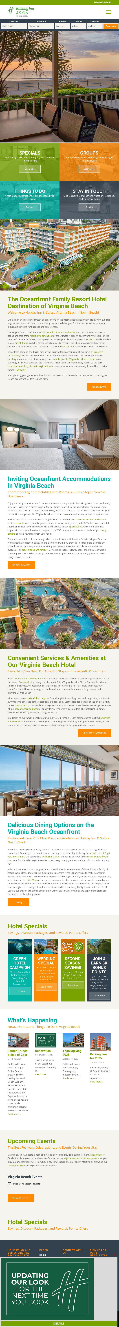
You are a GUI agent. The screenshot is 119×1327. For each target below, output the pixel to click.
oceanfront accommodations (28, 678)
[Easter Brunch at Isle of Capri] (18, 1040)
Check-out (41, 21)
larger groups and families (35, 549)
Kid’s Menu (32, 880)
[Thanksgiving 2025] (73, 1040)
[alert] (59, 1184)
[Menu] (107, 12)
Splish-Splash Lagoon (38, 698)
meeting (12, 359)
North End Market (51, 856)
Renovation (43, 1051)
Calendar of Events (17, 1165)
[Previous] (7, 80)
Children (94, 21)
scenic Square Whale (97, 856)
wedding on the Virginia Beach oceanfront (74, 359)
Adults (78, 21)
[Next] (112, 80)
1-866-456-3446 (102, 2)
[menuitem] (107, 12)
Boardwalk (20, 369)
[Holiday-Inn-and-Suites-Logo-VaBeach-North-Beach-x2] (21, 12)
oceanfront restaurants (26, 708)
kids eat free (67, 346)
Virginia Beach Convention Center (80, 1158)
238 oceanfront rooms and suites (58, 332)
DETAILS (58, 1323)
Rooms (62, 21)
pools (92, 339)
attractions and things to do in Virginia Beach (30, 366)
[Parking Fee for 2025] (100, 1042)
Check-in (13, 21)
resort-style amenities (41, 335)
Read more (13, 1114)
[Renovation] (45, 1040)
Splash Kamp (21, 342)
